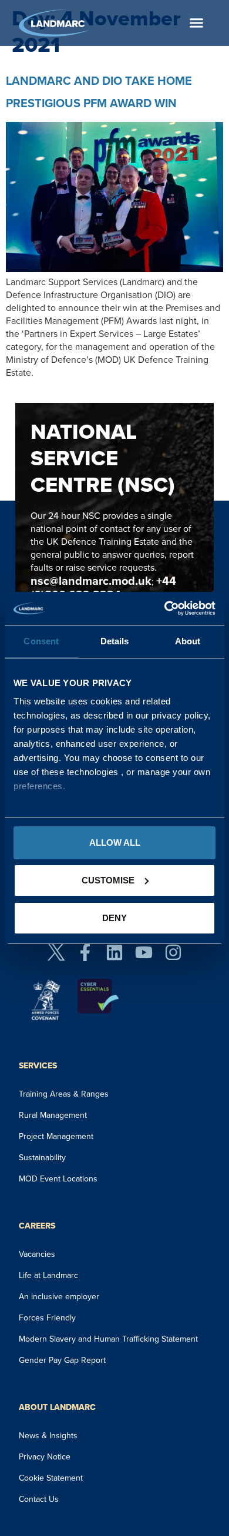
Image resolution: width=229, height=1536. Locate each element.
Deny (114, 918)
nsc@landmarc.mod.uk (91, 581)
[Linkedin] (114, 952)
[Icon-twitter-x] (56, 952)
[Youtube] (144, 952)
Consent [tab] (41, 641)
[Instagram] (173, 952)
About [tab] (188, 641)
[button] (197, 23)
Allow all (114, 842)
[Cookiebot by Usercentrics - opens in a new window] (164, 608)
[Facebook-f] (85, 952)
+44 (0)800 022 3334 (103, 588)
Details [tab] (114, 641)
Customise (108, 880)
